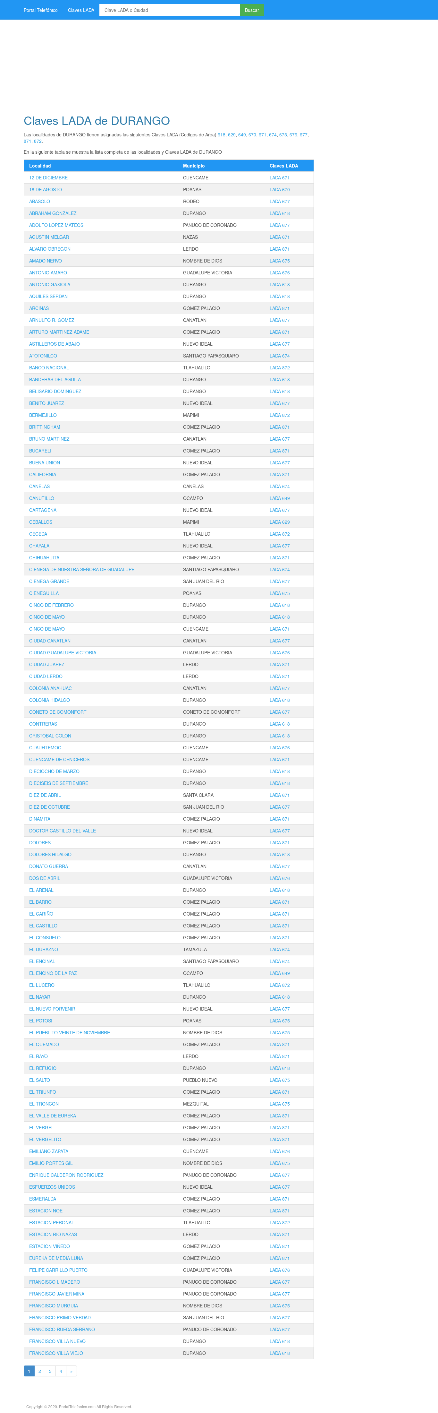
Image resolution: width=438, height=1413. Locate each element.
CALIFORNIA (42, 474)
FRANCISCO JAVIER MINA (56, 1293)
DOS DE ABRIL (44, 878)
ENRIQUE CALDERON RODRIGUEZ (66, 1175)
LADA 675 (280, 260)
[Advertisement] (211, 65)
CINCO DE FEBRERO (51, 605)
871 (27, 141)
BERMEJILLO (43, 415)
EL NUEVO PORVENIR (52, 1008)
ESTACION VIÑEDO (49, 1246)
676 (293, 134)
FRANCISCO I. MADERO (54, 1282)
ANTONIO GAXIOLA (49, 284)
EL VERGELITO (45, 1139)
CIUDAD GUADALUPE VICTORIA (62, 652)
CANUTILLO (41, 498)
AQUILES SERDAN (48, 296)
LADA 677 (280, 201)
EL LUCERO (42, 985)
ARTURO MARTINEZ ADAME (59, 332)
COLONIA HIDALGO (49, 700)
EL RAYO (38, 1056)
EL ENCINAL (42, 961)
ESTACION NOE (46, 1210)
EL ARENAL (41, 890)
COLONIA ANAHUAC (50, 688)
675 (283, 134)
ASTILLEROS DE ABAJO (54, 343)
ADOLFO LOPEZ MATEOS (56, 225)
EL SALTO (39, 1080)
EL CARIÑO (41, 913)
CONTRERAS (43, 723)
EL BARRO (40, 902)
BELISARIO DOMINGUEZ (55, 391)
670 (252, 134)
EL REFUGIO (42, 1068)
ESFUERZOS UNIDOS (52, 1187)
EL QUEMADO (44, 1044)
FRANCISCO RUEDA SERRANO (62, 1329)
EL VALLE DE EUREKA (52, 1115)
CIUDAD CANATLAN (50, 640)
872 (38, 141)
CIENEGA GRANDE (49, 581)
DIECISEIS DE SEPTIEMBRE (58, 783)
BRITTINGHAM (44, 427)
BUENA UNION (44, 462)
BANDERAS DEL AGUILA (55, 379)
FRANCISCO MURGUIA (53, 1305)
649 (242, 134)
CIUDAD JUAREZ (46, 664)
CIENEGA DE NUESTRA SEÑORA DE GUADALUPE (81, 569)
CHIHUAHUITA (44, 557)
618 (221, 134)
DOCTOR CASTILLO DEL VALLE (62, 830)
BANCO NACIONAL (49, 367)
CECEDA (38, 533)
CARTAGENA (42, 510)
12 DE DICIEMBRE (48, 177)
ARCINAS (39, 308)
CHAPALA (39, 545)
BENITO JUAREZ (46, 403)
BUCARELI (40, 450)
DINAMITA (39, 818)
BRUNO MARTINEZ (49, 438)
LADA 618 (280, 213)
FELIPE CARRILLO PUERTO (58, 1270)
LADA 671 (280, 177)
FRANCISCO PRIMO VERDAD (60, 1317)
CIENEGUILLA (44, 593)
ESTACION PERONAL (51, 1222)
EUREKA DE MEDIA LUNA (56, 1258)
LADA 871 (280, 249)
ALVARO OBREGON (50, 249)
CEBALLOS (40, 522)
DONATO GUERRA (48, 866)
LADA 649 (280, 498)
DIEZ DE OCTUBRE (49, 807)
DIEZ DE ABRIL (45, 795)
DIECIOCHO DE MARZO (54, 771)
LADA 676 (280, 272)
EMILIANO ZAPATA (48, 1151)
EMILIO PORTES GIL (51, 1163)
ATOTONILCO (43, 355)
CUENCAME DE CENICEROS (59, 759)
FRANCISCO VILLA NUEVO (57, 1341)
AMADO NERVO (45, 260)
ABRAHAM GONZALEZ (53, 213)
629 (232, 134)
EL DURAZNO (43, 949)
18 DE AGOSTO (45, 189)
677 (303, 134)
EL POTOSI (40, 1020)
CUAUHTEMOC (45, 747)
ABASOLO (39, 201)
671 (262, 134)
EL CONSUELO (45, 937)
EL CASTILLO (43, 925)
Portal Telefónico (41, 10)
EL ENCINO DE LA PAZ (53, 973)
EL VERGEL (41, 1127)
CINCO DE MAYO (47, 617)
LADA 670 (280, 189)
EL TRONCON (44, 1103)
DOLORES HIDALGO (50, 854)
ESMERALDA (42, 1198)
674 (273, 134)
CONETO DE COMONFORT (58, 712)
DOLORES (40, 842)
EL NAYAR (39, 997)
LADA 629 (280, 522)
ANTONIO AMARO (48, 272)
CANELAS (39, 486)
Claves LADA (81, 10)
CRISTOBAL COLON (50, 735)
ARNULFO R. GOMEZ (51, 320)
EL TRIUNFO (42, 1092)
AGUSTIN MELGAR (49, 237)
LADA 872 (280, 367)
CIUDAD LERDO (46, 676)
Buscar (252, 10)
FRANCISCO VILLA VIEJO (56, 1353)
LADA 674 (280, 355)
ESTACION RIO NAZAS (53, 1234)
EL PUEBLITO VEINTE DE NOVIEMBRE (69, 1032)
